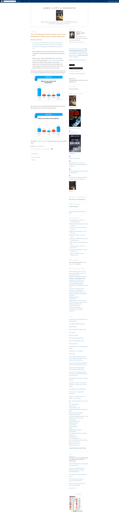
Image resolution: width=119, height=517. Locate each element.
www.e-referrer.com (78, 494)
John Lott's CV (72, 488)
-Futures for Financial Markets (76, 309)
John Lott (78, 31)
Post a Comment (35, 157)
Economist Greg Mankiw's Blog (76, 341)
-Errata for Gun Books (74, 305)
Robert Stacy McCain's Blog (75, 413)
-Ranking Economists (74, 275)
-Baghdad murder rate (74, 297)
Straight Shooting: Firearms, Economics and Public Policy (78, 171)
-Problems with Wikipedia (75, 304)
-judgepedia (72, 310)
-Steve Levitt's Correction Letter (76, 288)
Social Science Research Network (77, 73)
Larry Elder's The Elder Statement (77, 324)
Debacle (71, 191)
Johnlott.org (72, 456)
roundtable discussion (41, 141)
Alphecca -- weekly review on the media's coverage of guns (77, 397)
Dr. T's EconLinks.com (74, 438)
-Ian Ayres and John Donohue (76, 290)
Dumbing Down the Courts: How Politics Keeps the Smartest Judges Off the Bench (78, 164)
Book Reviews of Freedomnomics (77, 199)
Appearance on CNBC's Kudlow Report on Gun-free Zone (78, 239)
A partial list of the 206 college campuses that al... (76, 254)
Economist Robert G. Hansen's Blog (77, 329)
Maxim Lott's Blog (73, 335)
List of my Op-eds (73, 89)
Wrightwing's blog (73, 423)
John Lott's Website (59, 8)
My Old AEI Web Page (74, 421)
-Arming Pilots (72, 298)
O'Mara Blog (72, 354)
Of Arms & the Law (73, 343)
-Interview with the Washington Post (77, 276)
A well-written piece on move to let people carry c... (77, 246)
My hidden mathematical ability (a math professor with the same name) (78, 417)
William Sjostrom (73, 436)
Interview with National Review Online (78, 440)
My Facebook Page (73, 206)
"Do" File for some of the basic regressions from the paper (76, 480)
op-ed (35, 146)
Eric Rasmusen (72, 431)
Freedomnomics (73, 133)
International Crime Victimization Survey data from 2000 (77, 484)
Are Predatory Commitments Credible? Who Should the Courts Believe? (78, 178)
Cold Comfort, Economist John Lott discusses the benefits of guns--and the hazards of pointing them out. (78, 358)
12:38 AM (47, 149)
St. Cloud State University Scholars (77, 389)
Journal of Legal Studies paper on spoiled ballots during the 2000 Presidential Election (77, 469)
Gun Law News (72, 406)
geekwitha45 (72, 419)
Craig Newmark (72, 326)
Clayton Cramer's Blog (74, 414)
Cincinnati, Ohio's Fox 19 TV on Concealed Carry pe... (76, 221)
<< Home (33, 160)
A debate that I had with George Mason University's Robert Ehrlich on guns (78, 363)
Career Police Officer (74, 404)
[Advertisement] (51, 28)
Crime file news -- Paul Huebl (76, 351)
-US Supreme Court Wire (75, 307)
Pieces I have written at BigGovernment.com (74, 444)
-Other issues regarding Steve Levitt (77, 292)
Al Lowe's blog (72, 424)
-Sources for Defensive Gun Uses (76, 281)
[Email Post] (51, 149)
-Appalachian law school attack (76, 280)
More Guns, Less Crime (74, 128)
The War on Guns (73, 107)
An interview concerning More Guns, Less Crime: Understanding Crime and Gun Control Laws (78, 373)
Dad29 (70, 428)
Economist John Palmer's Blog (76, 338)
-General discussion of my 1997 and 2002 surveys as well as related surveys (78, 301)
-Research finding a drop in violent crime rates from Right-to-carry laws (77, 272)
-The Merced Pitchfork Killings (76, 283)
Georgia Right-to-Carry (74, 407)
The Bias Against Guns (74, 158)
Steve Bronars (72, 332)
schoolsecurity (41, 146)
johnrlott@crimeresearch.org (79, 60)
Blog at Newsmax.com (74, 441)
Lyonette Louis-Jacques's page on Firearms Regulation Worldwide (77, 368)
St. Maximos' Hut (73, 426)
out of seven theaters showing (54, 60)
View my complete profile (76, 42)
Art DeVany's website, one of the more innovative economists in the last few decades (78, 384)
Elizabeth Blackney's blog (75, 430)
